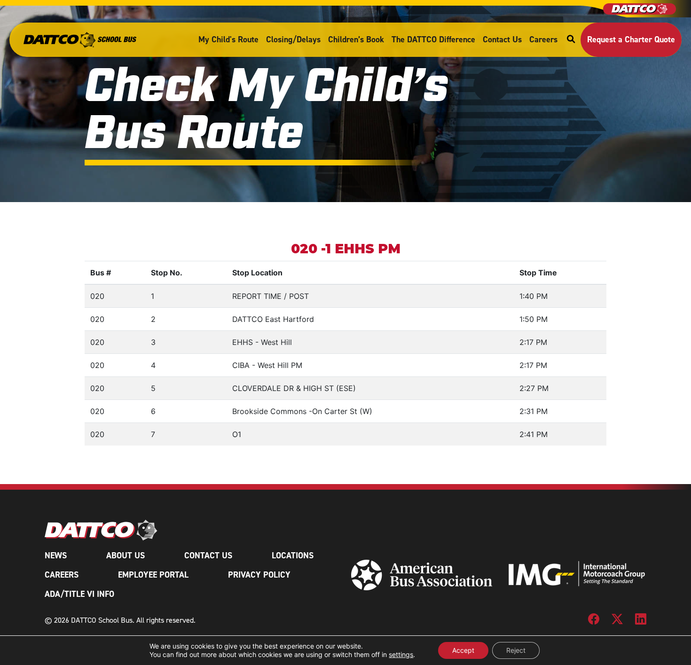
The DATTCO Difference (433, 39)
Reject (516, 650)
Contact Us (502, 39)
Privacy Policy (259, 574)
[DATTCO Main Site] (639, 9)
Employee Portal (153, 574)
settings (401, 654)
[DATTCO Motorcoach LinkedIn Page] (640, 622)
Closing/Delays (293, 39)
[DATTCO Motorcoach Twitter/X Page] (617, 622)
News (56, 555)
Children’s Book (356, 39)
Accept (463, 650)
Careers (543, 39)
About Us (125, 555)
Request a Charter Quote (631, 39)
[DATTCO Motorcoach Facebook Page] (593, 622)
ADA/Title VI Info (79, 594)
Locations (293, 555)
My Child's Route (228, 39)
